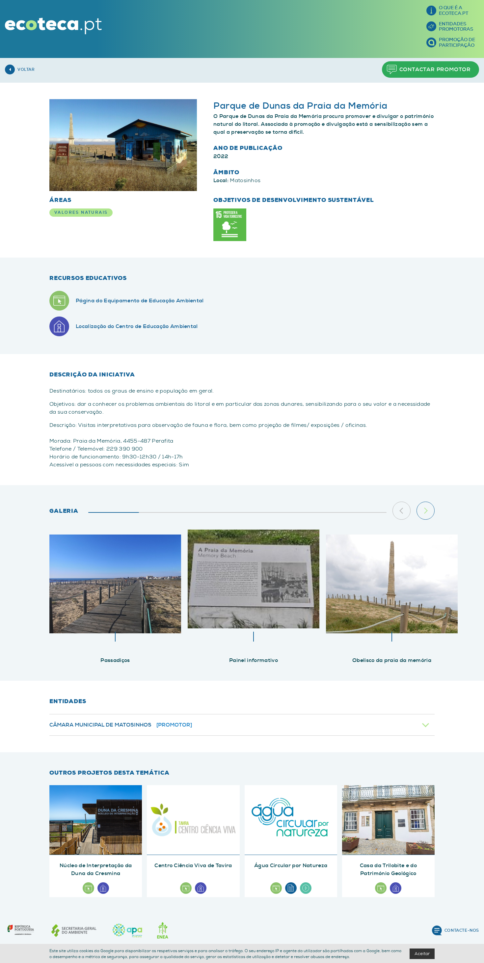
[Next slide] (426, 511)
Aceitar (422, 953)
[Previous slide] (401, 511)
